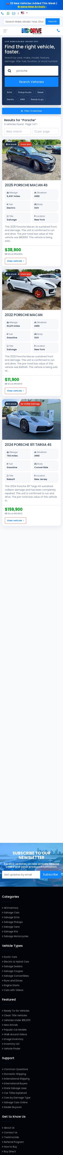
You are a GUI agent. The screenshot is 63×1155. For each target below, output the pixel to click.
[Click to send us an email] (13, 13)
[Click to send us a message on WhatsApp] (8, 13)
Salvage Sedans (13, 966)
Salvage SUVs (11, 917)
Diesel (40, 92)
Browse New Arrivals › (32, 6)
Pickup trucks (24, 92)
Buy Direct (9, 1151)
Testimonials (11, 1137)
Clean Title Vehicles (15, 1015)
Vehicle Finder (11, 1048)
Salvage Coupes (13, 971)
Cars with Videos (13, 990)
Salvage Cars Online (15, 1102)
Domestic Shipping (14, 1074)
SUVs (9, 92)
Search (52, 21)
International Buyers (15, 1083)
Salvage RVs (10, 931)
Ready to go (37, 99)
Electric (10, 99)
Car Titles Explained (15, 1093)
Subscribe (50, 874)
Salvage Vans (11, 926)
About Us (8, 1127)
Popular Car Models (15, 1029)
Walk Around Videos (15, 1034)
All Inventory (10, 908)
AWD (22, 99)
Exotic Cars (10, 957)
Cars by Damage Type (16, 1097)
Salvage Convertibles (16, 976)
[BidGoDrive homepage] (32, 31)
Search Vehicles (31, 82)
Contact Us (10, 1132)
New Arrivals (10, 1025)
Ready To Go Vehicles (16, 1010)
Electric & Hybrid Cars (16, 961)
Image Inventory (13, 1039)
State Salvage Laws (15, 1088)
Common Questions (15, 1069)
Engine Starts (11, 985)
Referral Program (13, 1142)
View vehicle (15, 261)
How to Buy (10, 1146)
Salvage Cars (11, 912)
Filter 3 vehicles (33, 111)
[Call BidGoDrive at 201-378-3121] (2, 13)
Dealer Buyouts (12, 1107)
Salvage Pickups (13, 922)
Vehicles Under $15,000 (16, 1020)
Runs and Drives (13, 980)
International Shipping (16, 1078)
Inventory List (11, 1044)
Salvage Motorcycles (15, 936)
